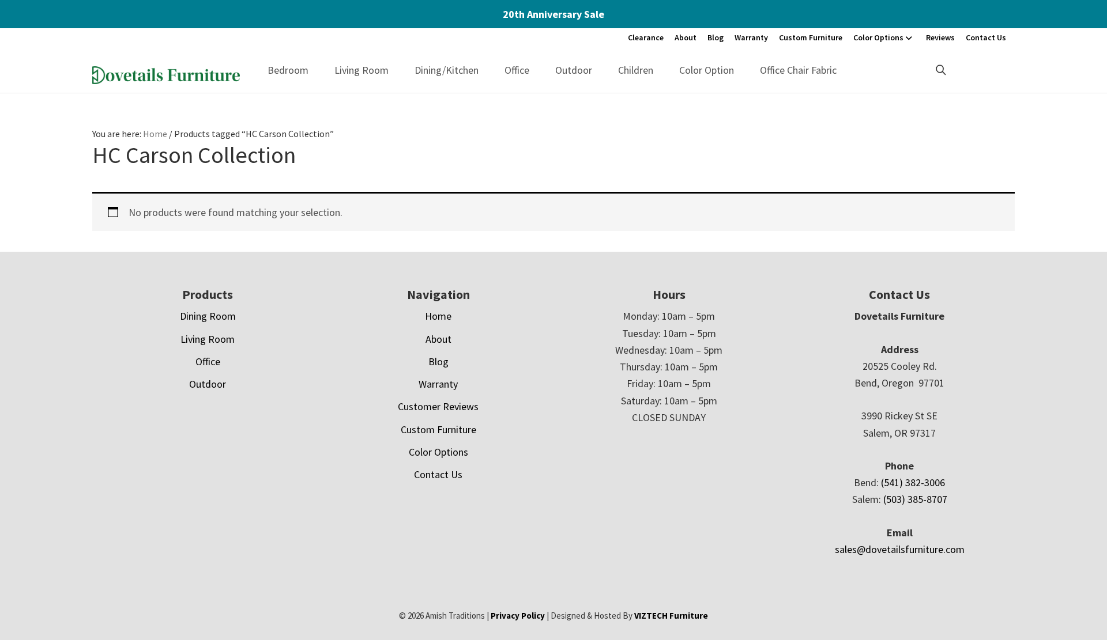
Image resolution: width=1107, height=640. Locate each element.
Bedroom (288, 70)
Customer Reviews (438, 406)
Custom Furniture (810, 37)
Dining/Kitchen (447, 70)
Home (438, 316)
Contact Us (986, 37)
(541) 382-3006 (913, 482)
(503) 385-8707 (915, 499)
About (685, 37)
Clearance (646, 37)
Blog (715, 37)
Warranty (751, 37)
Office (516, 70)
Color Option (706, 70)
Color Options (878, 37)
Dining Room (208, 316)
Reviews (940, 37)
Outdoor (573, 70)
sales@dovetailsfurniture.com (900, 549)
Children (635, 70)
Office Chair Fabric (798, 70)
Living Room (361, 70)
